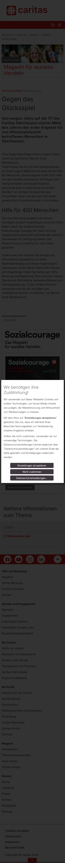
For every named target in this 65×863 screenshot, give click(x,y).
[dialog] (32, 431)
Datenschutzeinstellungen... (31, 478)
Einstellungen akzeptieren (32, 465)
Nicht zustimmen (32, 471)
